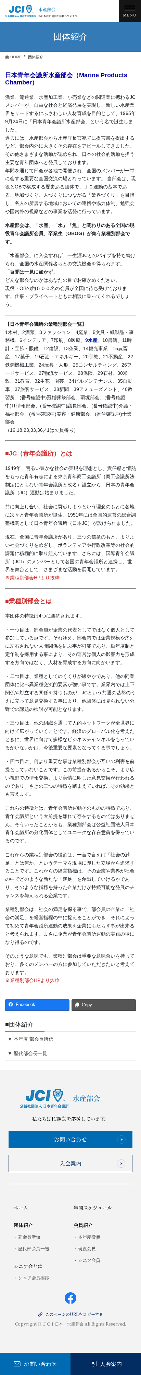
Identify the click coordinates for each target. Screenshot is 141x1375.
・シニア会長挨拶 (31, 1277)
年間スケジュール (93, 1207)
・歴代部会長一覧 (31, 1248)
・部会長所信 (27, 1237)
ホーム (21, 1207)
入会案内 (70, 1163)
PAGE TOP (131, 1334)
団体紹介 (23, 1225)
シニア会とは (28, 1266)
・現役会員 (85, 1248)
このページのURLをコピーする (74, 1314)
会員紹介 (83, 1225)
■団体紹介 (19, 1024)
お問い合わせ (70, 1139)
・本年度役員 (87, 1237)
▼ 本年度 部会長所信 (30, 1039)
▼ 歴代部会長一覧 (27, 1053)
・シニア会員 (87, 1260)
